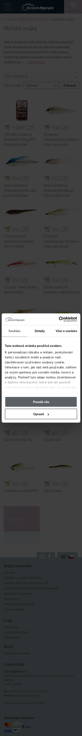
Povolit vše (41, 402)
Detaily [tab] (40, 330)
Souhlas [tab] (14, 330)
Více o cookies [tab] (66, 330)
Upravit (38, 414)
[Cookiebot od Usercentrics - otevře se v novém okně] (59, 319)
